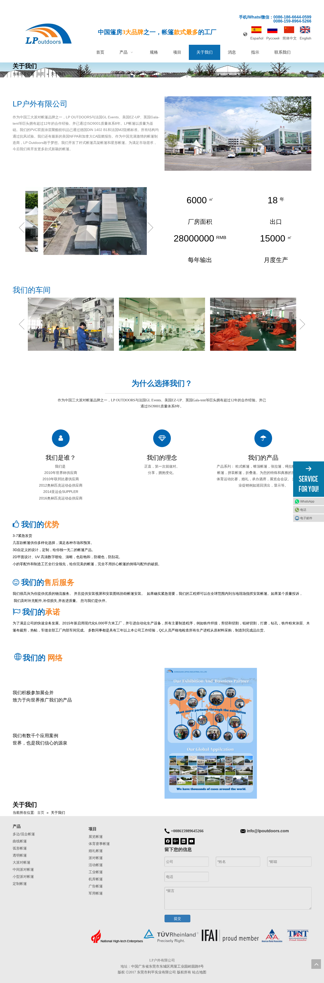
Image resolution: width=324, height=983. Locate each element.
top (316, 964)
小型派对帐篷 (23, 877)
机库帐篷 (96, 879)
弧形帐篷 (20, 848)
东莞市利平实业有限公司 (156, 972)
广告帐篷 (96, 886)
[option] (86, 221)
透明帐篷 (20, 855)
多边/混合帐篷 (24, 834)
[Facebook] (168, 841)
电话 (303, 509)
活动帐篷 (96, 865)
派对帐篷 (96, 858)
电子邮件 (306, 518)
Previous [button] (21, 227)
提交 (177, 918)
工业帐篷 (96, 872)
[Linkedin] (183, 841)
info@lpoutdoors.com (268, 831)
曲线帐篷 (20, 841)
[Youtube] (191, 841)
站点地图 (199, 972)
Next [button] (150, 227)
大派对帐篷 (21, 862)
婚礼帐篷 (96, 851)
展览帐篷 (96, 837)
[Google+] (176, 841)
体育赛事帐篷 (99, 844)
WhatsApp (307, 501)
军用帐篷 (96, 893)
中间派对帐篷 (23, 869)
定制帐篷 (20, 884)
